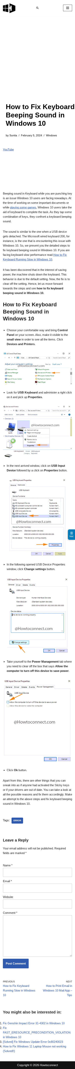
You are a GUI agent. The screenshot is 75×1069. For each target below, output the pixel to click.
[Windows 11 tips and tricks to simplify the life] (9, 8)
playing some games (23, 207)
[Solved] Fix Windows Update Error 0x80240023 (33, 1041)
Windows (51, 135)
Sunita (13, 135)
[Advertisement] (37, 63)
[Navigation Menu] (67, 8)
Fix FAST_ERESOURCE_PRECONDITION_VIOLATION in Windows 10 (37, 1032)
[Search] (37, 8)
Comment (10, 912)
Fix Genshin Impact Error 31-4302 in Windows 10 (34, 1023)
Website (8, 897)
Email (7, 881)
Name (7, 865)
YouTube (8, 149)
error (17, 820)
